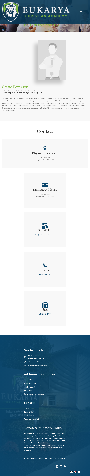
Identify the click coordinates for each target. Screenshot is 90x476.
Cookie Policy (29, 415)
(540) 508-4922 (45, 314)
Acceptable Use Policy (32, 419)
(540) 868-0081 (45, 274)
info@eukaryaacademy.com (45, 235)
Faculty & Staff (29, 387)
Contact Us (28, 380)
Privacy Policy (29, 408)
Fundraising (28, 390)
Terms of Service (30, 412)
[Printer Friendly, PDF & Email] (75, 472)
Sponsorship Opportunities (34, 394)
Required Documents (31, 383)
